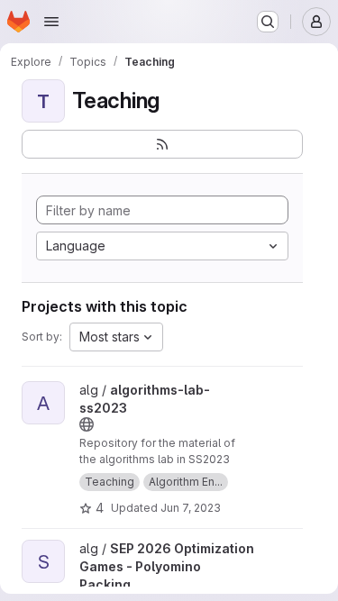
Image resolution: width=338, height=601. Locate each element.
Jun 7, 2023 (190, 507)
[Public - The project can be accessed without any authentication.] (86, 424)
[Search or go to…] (268, 21)
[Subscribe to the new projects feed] (162, 144)
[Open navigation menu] (51, 21)
